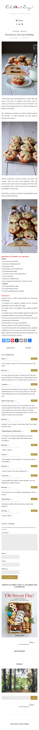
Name (4, 553)
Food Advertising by (24, 644)
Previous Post (11, 347)
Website (4, 569)
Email (4, 561)
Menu (20, 20)
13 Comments (24, 38)
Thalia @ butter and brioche (11, 431)
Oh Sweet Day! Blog (19, 724)
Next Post (28, 347)
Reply (34, 358)
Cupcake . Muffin (19, 31)
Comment (5, 533)
